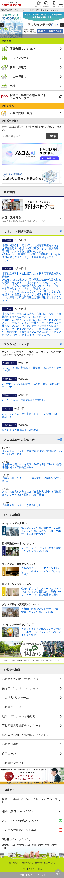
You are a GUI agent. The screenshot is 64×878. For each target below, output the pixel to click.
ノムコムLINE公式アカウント (20, 820)
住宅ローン (9, 753)
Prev (2, 25)
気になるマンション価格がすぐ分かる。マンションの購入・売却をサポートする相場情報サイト (41, 530)
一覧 (59, 231)
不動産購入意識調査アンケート (21, 725)
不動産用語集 (10, 744)
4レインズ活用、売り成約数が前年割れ (23, 400)
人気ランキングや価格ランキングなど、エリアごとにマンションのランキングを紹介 (41, 631)
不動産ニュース (11, 706)
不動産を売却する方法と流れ (20, 679)
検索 (53, 136)
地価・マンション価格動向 (18, 716)
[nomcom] (11, 4)
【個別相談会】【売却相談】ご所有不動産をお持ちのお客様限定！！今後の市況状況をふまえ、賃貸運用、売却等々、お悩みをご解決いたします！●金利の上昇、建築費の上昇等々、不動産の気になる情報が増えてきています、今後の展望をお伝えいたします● (31, 253)
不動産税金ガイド (13, 763)
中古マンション (19, 57)
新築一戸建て (18, 67)
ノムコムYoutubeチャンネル (19, 830)
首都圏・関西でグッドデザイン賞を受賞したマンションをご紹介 (41, 610)
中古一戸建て (18, 76)
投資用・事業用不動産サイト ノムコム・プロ (28, 96)
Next (62, 25)
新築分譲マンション (22, 48)
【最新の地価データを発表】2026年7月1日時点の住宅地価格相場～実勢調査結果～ (32, 466)
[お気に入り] (38, 4)
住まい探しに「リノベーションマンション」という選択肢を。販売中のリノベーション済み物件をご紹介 (41, 591)
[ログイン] (53, 4)
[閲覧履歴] (46, 4)
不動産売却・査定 (21, 113)
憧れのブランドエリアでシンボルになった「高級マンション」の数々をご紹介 (41, 571)
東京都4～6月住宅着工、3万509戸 (20, 429)
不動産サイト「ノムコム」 (16, 839)
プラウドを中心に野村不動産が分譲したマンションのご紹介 (41, 549)
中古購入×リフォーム (15, 697)
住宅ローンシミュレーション (20, 688)
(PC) (15, 863)
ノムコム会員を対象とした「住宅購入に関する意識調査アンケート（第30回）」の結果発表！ (31, 493)
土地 (12, 85)
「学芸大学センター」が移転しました (23, 505)
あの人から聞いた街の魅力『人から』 (25, 734)
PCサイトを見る (34, 869)
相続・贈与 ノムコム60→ (18, 811)
